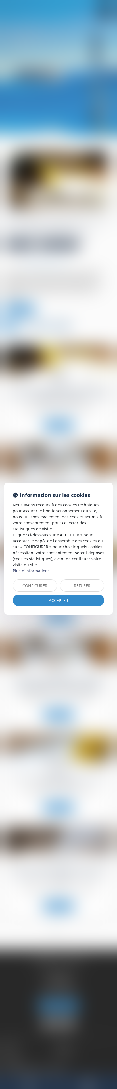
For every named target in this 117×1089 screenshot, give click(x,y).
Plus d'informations (31, 570)
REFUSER (82, 585)
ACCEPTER (58, 600)
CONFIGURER (34, 585)
